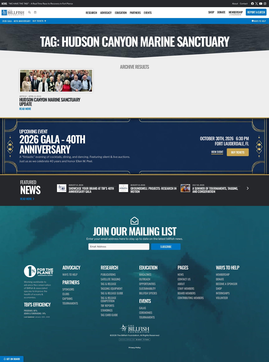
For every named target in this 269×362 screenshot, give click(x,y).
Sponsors (68, 289)
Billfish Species (148, 293)
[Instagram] (265, 3)
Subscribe (165, 247)
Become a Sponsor (226, 284)
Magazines (145, 274)
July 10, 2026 (198, 185)
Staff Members (186, 288)
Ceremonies (145, 313)
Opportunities (147, 284)
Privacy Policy (135, 347)
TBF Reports (107, 306)
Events (148, 13)
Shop (211, 12)
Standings (107, 310)
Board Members (187, 293)
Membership (236, 12)
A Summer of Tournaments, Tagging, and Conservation (215, 190)
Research (91, 13)
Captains (67, 299)
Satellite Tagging (110, 279)
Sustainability (147, 288)
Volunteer (222, 298)
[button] (248, 188)
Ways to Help (70, 274)
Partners (135, 13)
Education (121, 13)
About (235, 3)
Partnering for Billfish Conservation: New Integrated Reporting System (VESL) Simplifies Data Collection (75, 3)
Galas (142, 308)
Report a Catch (256, 12)
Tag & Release (108, 284)
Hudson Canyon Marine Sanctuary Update (49, 101)
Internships (223, 293)
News (4, 3)
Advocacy (106, 13)
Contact (244, 3)
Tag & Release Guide (112, 293)
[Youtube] (260, 3)
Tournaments (70, 303)
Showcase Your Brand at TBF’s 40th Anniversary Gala (91, 190)
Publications (108, 274)
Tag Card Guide (109, 315)
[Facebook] (252, 3)
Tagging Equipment (111, 288)
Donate (221, 12)
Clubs (65, 294)
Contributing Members (191, 298)
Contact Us (184, 279)
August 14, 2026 (76, 185)
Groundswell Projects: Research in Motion (153, 190)
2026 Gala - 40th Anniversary (16, 21)
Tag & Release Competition (108, 299)
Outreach (144, 279)
